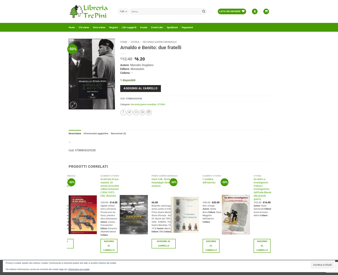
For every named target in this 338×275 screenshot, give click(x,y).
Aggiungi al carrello (140, 88)
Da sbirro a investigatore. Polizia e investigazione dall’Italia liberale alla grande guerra (263, 189)
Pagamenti (187, 27)
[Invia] (204, 11)
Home (72, 27)
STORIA (135, 42)
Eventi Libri (157, 27)
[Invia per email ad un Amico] (136, 112)
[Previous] (68, 216)
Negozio (113, 27)
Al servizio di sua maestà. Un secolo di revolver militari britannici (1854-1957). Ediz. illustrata (110, 187)
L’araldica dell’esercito (209, 181)
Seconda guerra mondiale (160, 42)
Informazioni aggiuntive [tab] (96, 133)
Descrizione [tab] (75, 133)
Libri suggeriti (129, 27)
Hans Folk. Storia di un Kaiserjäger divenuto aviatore (164, 182)
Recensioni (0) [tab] (118, 133)
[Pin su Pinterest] (142, 112)
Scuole (143, 27)
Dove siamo (99, 27)
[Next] (269, 216)
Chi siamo (84, 27)
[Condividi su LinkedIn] (149, 112)
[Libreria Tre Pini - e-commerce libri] (91, 11)
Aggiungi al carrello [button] (109, 245)
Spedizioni (172, 27)
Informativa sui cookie (78, 269)
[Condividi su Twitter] (130, 112)
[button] (255, 11)
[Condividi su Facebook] (123, 112)
